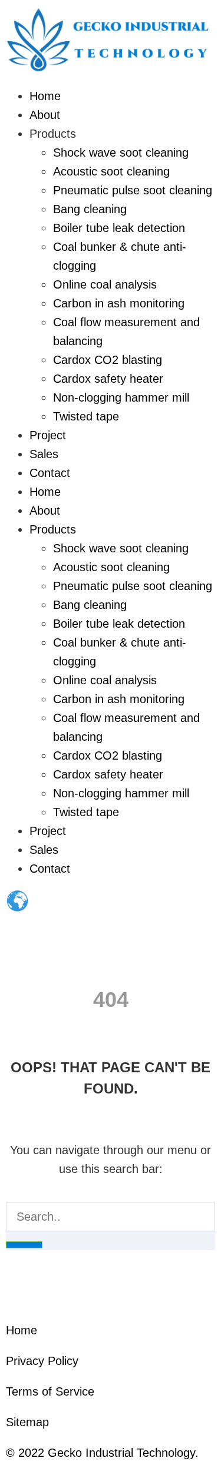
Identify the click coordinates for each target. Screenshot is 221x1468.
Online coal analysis (105, 284)
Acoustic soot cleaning (111, 171)
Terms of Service (50, 1391)
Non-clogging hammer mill (121, 397)
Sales (43, 454)
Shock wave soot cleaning (121, 152)
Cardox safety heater (108, 378)
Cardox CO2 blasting (107, 359)
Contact (49, 472)
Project (47, 435)
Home (45, 96)
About (44, 114)
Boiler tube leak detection (119, 227)
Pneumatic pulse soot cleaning (132, 190)
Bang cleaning (90, 209)
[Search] (24, 1244)
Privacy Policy (42, 1360)
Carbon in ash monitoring (118, 303)
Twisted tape (86, 416)
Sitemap (27, 1422)
